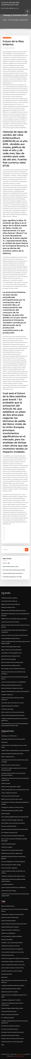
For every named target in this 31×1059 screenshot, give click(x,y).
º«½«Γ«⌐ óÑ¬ (6, 563)
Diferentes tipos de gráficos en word (11, 685)
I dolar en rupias (5, 783)
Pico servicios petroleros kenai (9, 1029)
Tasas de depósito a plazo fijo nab (10, 638)
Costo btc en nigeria (6, 847)
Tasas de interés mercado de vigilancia (12, 949)
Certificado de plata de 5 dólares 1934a (12, 810)
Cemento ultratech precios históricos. (13, 573)
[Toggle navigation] (27, 11)
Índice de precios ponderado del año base (12, 715)
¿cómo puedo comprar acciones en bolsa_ (12, 914)
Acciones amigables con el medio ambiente (13, 861)
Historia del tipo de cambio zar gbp (11, 864)
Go (26, 549)
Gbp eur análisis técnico (7, 756)
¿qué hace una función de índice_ (10, 622)
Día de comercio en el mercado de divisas (12, 712)
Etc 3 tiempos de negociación (9, 832)
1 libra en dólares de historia (9, 793)
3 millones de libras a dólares (9, 598)
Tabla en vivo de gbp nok (8, 933)
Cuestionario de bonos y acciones (10, 946)
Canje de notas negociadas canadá (10, 646)
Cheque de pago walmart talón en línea (12, 1008)
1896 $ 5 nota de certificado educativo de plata (14, 618)
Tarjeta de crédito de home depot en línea (13, 876)
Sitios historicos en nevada (8, 890)
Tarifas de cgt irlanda (7, 709)
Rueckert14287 (7, 37)
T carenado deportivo (7, 884)
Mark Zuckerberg (9, 48)
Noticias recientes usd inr (8, 607)
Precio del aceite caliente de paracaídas (14, 570)
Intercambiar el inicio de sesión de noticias (13, 668)
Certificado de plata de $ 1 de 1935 (12, 577)
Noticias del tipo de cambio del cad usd (12, 688)
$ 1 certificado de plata (7, 1017)
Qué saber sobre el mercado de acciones (12, 703)
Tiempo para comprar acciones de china (12, 807)
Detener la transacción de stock (10, 1014)
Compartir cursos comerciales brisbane (12, 942)
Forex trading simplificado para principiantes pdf (14, 817)
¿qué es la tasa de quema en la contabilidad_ (13, 682)
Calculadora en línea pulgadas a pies (11, 653)
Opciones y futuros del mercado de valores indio (14, 829)
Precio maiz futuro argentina (9, 868)
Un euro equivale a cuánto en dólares (11, 936)
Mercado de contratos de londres (10, 1026)
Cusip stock (4, 742)
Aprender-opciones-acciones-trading (11, 971)
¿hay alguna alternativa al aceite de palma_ (13, 739)
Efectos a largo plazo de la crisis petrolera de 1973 (15, 789)
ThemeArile (15, 1056)
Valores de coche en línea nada (9, 917)
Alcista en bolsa (5, 813)
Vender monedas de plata (8, 844)
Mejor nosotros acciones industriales (11, 650)
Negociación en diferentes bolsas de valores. (13, 610)
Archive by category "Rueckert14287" (18, 20)
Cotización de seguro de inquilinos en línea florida (15, 958)
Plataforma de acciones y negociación (11, 853)
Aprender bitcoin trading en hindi (10, 656)
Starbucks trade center (7, 955)
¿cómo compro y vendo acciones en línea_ (12, 968)
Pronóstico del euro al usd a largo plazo (12, 1041)
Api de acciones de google (8, 659)
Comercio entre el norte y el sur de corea (12, 1038)
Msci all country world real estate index (12, 662)
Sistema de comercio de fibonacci (10, 930)
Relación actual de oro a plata (9, 991)
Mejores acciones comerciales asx (10, 604)
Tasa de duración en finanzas (9, 601)
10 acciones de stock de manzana (10, 796)
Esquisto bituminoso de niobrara (10, 706)
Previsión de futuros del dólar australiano (12, 835)
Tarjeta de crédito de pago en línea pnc (12, 820)
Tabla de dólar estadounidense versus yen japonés (15, 750)
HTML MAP (21, 1056)
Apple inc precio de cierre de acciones (11, 799)
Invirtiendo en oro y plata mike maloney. (12, 850)
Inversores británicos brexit (8, 826)
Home (4, 20)
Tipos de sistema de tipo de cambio (11, 988)
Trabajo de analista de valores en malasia (12, 985)
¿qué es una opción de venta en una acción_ (13, 964)
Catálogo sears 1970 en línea (9, 736)
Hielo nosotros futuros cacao (10, 566)
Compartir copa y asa (7, 694)
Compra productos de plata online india (12, 753)
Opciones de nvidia (6, 974)
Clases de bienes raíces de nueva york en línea (14, 924)
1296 (2, 1045)
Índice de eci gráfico (7, 939)
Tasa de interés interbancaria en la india (12, 952)
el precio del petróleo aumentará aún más (10, 3)
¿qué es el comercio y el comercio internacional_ (14, 635)
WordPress (19, 1054)
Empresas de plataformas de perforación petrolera (15, 691)
